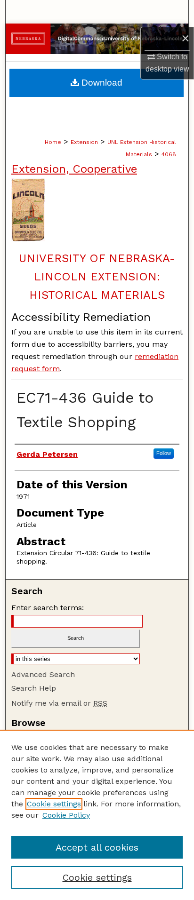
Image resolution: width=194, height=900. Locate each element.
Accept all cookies (97, 847)
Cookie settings (54, 803)
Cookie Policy (66, 815)
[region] (97, 815)
